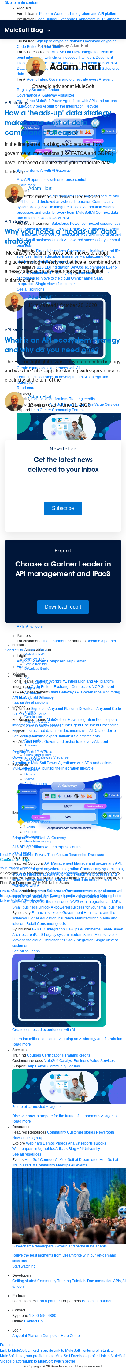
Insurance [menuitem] (65, 918)
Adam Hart (39, 188)
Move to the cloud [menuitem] (27, 940)
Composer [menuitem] (56, 661)
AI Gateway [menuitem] (44, 698)
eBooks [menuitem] (100, 1143)
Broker (49, 752)
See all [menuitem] (18, 703)
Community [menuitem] (56, 1132)
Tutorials (79, 1281)
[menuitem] (69, 96)
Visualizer (66, 95)
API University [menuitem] (88, 1149)
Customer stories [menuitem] (81, 1132)
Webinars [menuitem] (34, 1143)
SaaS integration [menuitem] (80, 940)
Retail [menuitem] (31, 924)
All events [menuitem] (79, 1165)
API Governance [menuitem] (88, 692)
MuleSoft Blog (24, 30)
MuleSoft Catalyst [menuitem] (58, 1061)
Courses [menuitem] (34, 1055)
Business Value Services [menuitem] (94, 1061)
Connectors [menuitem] (85, 19)
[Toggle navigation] (49, 30)
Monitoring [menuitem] (111, 692)
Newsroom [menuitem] (105, 1132)
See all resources (26, 1154)
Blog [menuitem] (72, 1149)
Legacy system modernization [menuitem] (69, 935)
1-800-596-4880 (42, 1316)
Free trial (24, 667)
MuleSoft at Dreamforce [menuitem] (78, 1160)
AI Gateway (47, 95)
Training (64, 1281)
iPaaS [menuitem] (38, 935)
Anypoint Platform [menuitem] (32, 661)
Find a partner (53, 641)
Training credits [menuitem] (77, 1055)
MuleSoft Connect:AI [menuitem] (41, 1160)
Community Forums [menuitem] (63, 1066)
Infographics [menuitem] (44, 1149)
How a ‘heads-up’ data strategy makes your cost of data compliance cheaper (58, 122)
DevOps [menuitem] (72, 929)
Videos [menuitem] (61, 1143)
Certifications (53, 1055)
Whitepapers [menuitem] (22, 1149)
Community (46, 1281)
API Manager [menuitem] (23, 698)
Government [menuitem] (72, 913)
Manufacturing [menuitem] (87, 918)
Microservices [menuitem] (105, 935)
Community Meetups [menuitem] (53, 1165)
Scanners (35, 752)
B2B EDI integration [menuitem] (48, 929)
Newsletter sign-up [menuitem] (27, 1138)
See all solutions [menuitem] (26, 951)
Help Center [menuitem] (75, 661)
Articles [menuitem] (61, 1149)
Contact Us (14, 650)
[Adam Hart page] (14, 193)
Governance (27, 95)
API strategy (16, 102)
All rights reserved (88, 1366)
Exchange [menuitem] (66, 19)
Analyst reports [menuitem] (80, 1143)
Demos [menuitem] (49, 1143)
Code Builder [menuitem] (46, 19)
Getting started (24, 1281)
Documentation (100, 1281)
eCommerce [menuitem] (90, 929)
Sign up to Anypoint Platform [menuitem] (58, 41)
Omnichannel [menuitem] (54, 940)
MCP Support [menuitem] (107, 19)
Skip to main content (21, 3)
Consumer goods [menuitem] (51, 924)
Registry (19, 752)
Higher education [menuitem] (42, 918)
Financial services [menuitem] (46, 913)
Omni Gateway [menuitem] (61, 692)
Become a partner (101, 641)
